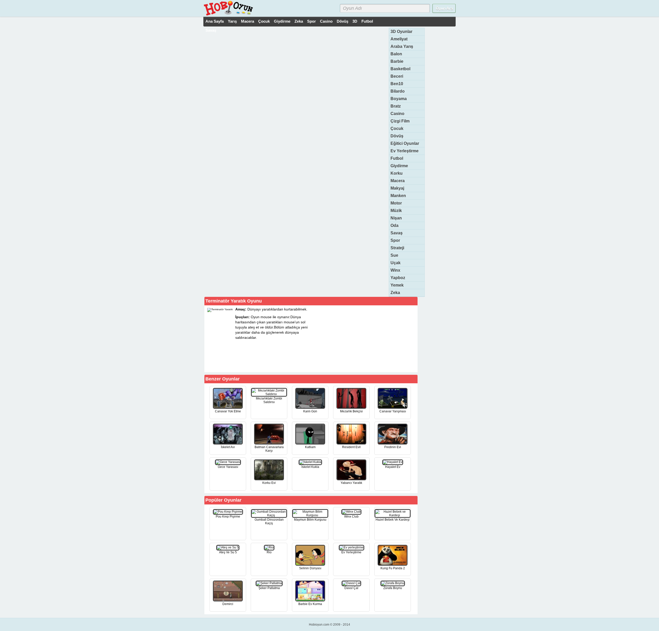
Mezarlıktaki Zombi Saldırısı (269, 400)
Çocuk (264, 21)
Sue (394, 255)
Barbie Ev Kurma (310, 604)
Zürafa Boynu (392, 588)
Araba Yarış (402, 46)
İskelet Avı (228, 447)
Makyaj (397, 188)
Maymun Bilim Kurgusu (310, 519)
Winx (395, 270)
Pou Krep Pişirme (228, 516)
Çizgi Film (400, 121)
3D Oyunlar (401, 31)
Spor (311, 21)
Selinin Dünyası (310, 568)
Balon (396, 54)
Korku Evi (269, 483)
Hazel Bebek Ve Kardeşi (393, 519)
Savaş (210, 30)
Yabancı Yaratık (351, 483)
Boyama (399, 98)
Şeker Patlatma (269, 588)
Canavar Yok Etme (228, 411)
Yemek (397, 285)
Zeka (298, 21)
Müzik (396, 210)
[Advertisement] (378, 338)
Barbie (397, 61)
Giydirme (282, 21)
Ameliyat (399, 39)
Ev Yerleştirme (405, 151)
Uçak (396, 263)
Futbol (367, 21)
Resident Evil (351, 447)
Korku (397, 173)
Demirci (227, 604)
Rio (269, 552)
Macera (247, 21)
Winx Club (351, 516)
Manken (398, 195)
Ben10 (397, 84)
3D (354, 21)
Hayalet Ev (392, 467)
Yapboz (398, 277)
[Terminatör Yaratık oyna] (286, 363)
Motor (396, 203)
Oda (394, 225)
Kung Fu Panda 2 (392, 568)
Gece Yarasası (228, 467)
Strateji (397, 248)
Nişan (396, 218)
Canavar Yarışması (392, 411)
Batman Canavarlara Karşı (269, 448)
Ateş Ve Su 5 (228, 552)
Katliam (310, 447)
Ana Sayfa (214, 21)
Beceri (397, 76)
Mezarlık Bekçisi (351, 411)
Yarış (232, 21)
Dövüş (342, 21)
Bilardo (398, 91)
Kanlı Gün (310, 411)
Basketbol (400, 69)
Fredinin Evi (392, 447)
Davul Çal (351, 588)
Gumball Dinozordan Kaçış (269, 521)
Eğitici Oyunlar (405, 143)
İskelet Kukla (310, 467)
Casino (326, 21)
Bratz (396, 106)
